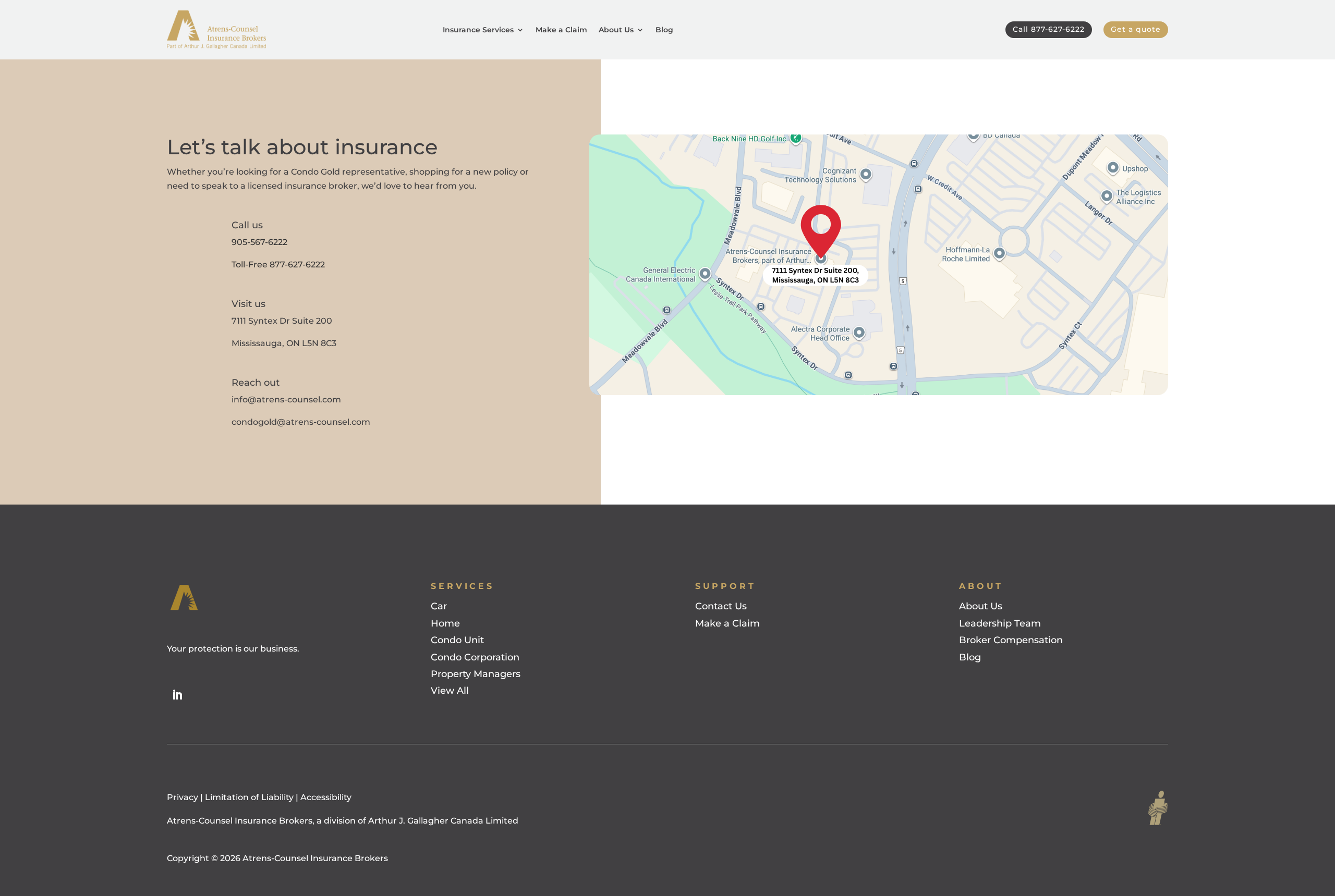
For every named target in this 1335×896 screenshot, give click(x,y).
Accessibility (325, 797)
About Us (616, 29)
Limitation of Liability (249, 797)
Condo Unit (457, 640)
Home (445, 623)
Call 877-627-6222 (1049, 29)
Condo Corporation (475, 657)
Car (439, 606)
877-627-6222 (297, 264)
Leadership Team (1000, 623)
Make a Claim (561, 29)
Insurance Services (478, 29)
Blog (664, 29)
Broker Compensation (1011, 640)
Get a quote (1136, 29)
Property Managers (475, 674)
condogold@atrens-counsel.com (301, 422)
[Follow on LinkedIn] (177, 694)
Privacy (183, 797)
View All (450, 690)
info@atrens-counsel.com (286, 399)
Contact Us (721, 606)
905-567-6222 (259, 242)
